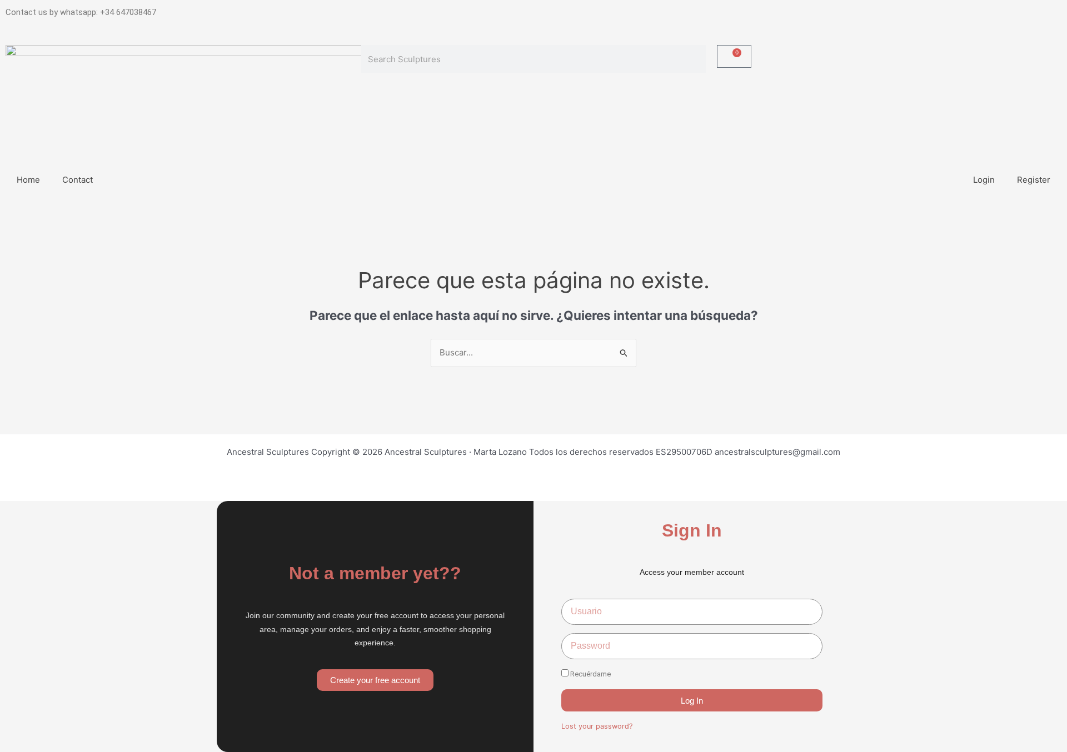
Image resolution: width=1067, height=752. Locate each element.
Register (1033, 179)
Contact (77, 179)
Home (28, 179)
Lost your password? (596, 726)
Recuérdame (590, 674)
